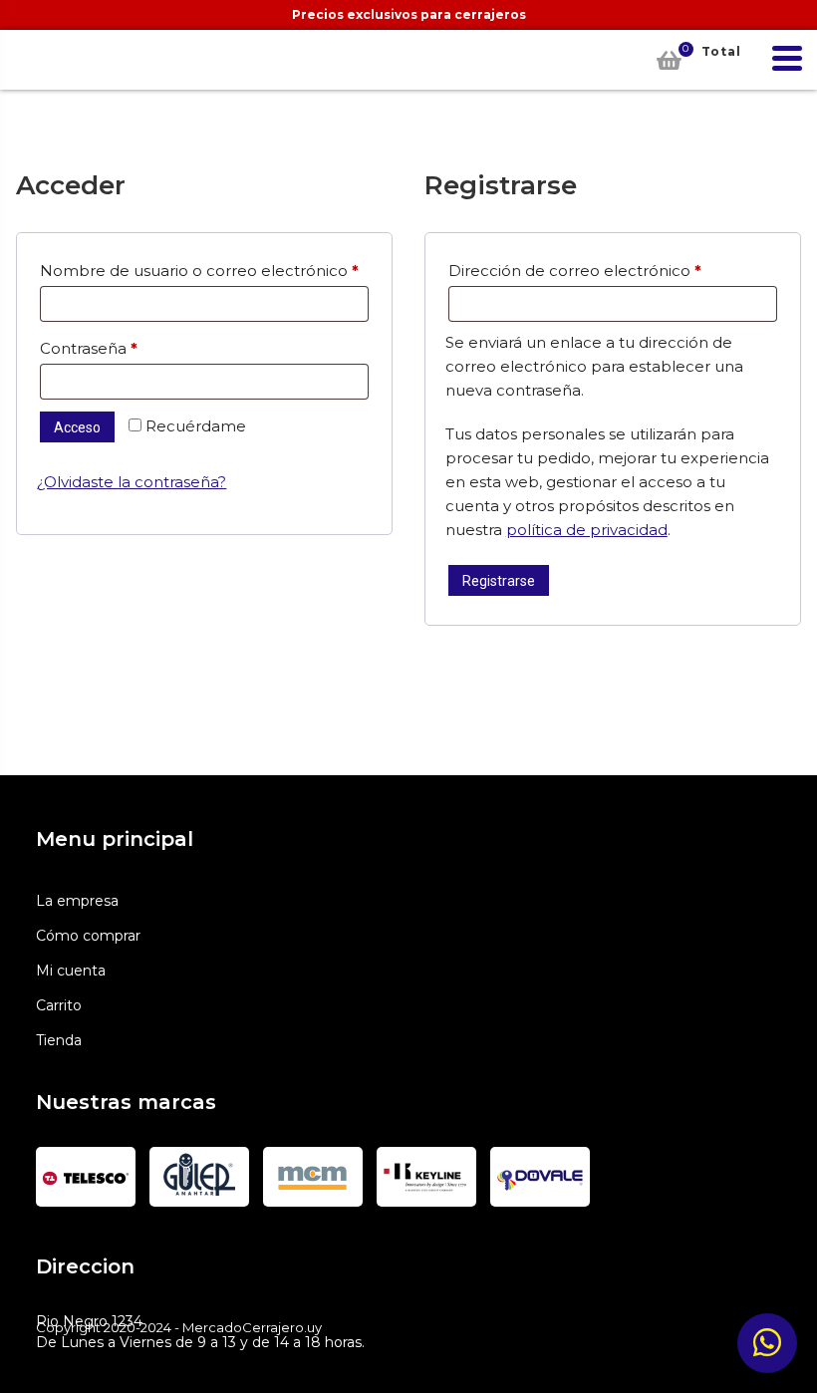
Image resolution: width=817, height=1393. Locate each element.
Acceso (77, 427)
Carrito (59, 1005)
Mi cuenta (71, 970)
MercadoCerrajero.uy (41, 60)
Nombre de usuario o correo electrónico (204, 270)
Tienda (59, 1040)
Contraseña (130, 348)
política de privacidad (587, 529)
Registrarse (498, 581)
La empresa (77, 901)
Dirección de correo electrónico (612, 270)
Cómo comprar (88, 936)
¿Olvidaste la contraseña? (131, 481)
